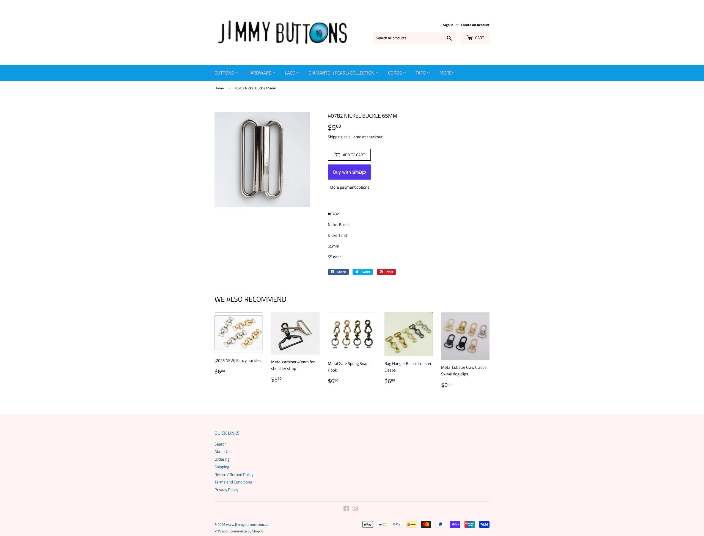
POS (218, 531)
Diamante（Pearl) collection (342, 72)
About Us (222, 451)
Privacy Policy (226, 489)
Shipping (335, 137)
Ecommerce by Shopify (246, 531)
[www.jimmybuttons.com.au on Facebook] (346, 509)
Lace (290, 72)
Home (219, 88)
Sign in (448, 25)
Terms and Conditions (233, 482)
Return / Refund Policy (234, 474)
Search (221, 444)
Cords (395, 72)
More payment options (349, 187)
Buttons (225, 72)
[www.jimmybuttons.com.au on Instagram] (355, 509)
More (445, 72)
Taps (421, 72)
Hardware (260, 72)
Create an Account (475, 25)
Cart (479, 37)
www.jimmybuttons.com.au (247, 524)
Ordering (222, 459)
